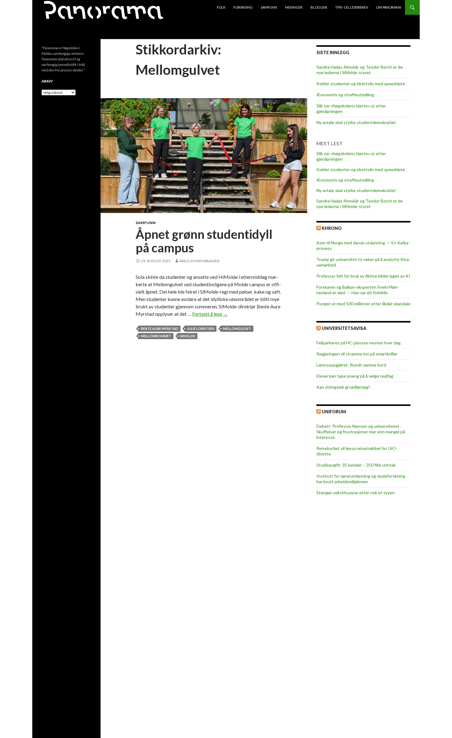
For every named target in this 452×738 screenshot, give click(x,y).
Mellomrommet (156, 336)
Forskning (243, 7)
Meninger (294, 7)
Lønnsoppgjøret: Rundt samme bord (351, 364)
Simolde (187, 336)
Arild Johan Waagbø (199, 261)
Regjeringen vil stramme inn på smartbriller (357, 353)
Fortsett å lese (210, 314)
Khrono (332, 228)
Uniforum (334, 411)
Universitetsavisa (344, 328)
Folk (221, 7)
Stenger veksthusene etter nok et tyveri (355, 492)
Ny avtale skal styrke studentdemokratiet (356, 122)
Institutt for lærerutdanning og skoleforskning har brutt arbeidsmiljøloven (360, 478)
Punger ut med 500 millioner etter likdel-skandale (363, 303)
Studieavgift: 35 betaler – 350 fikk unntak (356, 464)
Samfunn (269, 7)
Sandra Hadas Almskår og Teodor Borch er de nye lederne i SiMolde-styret (359, 69)
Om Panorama (388, 7)
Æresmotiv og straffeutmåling (345, 94)
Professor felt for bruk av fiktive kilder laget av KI (363, 276)
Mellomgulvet (237, 329)
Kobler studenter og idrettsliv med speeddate (360, 83)
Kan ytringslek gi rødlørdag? (343, 387)
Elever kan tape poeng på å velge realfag (354, 376)
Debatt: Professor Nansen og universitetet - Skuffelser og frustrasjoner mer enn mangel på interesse (360, 431)
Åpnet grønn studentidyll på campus (204, 241)
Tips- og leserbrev (351, 7)
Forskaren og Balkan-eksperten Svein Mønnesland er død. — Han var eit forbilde (357, 289)
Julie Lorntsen (200, 329)
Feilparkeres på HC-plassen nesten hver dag (358, 342)
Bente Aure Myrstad (159, 329)
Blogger (319, 7)
